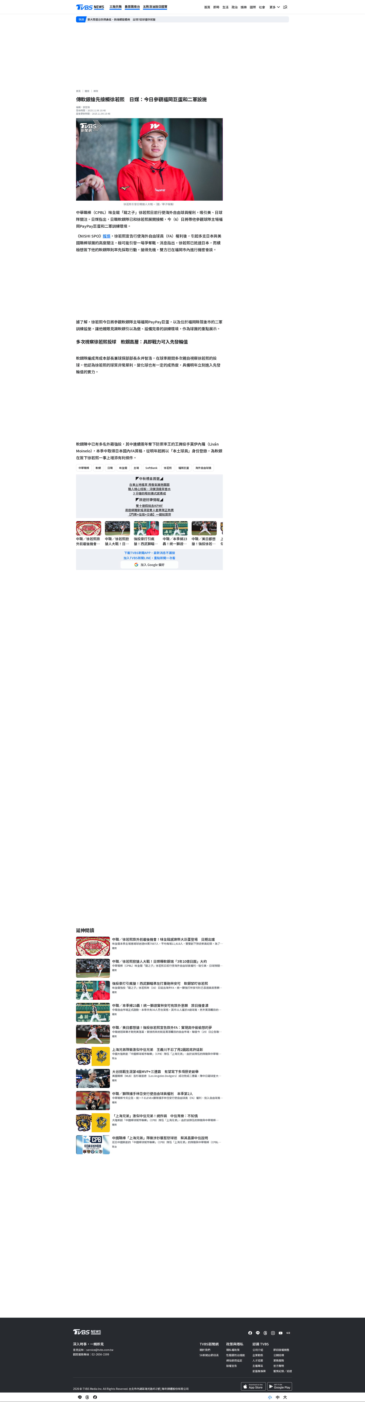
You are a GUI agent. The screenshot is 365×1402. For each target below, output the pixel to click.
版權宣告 (231, 1366)
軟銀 (98, 468)
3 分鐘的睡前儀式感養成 (149, 493)
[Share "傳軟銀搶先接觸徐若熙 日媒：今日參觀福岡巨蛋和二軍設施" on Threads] (87, 1397)
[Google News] (288, 1333)
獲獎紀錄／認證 (282, 1371)
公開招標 (278, 1355)
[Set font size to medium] (277, 1397)
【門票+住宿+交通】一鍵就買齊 (149, 514)
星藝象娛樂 (259, 1371)
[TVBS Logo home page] (90, 7)
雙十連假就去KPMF (149, 505)
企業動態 (257, 1355)
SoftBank (151, 468)
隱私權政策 (233, 1350)
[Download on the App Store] (253, 1386)
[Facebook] (250, 1333)
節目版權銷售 (281, 1350)
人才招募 (257, 1360)
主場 (136, 468)
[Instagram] (273, 1333)
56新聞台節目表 (209, 1355)
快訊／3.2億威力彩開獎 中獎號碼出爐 (110, 19)
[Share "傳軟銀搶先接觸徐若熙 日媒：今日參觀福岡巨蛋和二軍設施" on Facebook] (95, 1397)
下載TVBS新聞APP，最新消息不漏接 (149, 553)
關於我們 (205, 1350)
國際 (253, 7)
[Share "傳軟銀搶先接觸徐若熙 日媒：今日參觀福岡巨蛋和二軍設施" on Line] (80, 1397)
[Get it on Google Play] (279, 1386)
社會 (262, 7)
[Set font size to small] (270, 1397)
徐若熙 (168, 468)
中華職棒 (84, 468)
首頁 (207, 7)
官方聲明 (278, 1366)
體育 (87, 91)
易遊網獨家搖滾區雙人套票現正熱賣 (149, 510)
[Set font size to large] (285, 1397)
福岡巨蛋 (183, 468)
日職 (110, 468)
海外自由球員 (203, 468)
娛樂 (244, 7)
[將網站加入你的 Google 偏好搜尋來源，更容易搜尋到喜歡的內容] (149, 564)
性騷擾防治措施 (235, 1355)
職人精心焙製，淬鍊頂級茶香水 (149, 489)
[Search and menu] (285, 7)
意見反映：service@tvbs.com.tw (93, 1350)
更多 (273, 7)
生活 (225, 7)
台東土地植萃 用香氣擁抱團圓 (149, 484)
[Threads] (265, 1333)
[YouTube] (280, 1333)
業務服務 (278, 1360)
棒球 (96, 91)
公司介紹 (257, 1350)
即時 (216, 7)
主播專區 (257, 1366)
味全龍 (123, 468)
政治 (235, 7)
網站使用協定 (234, 1360)
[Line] (258, 1333)
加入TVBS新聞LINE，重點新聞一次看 (149, 558)
